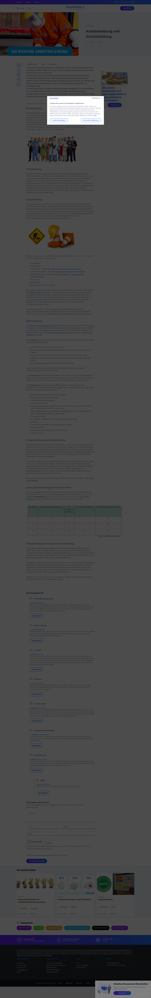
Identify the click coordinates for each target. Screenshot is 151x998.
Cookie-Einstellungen (59, 120)
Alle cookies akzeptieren (91, 120)
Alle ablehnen (96, 98)
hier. (95, 115)
